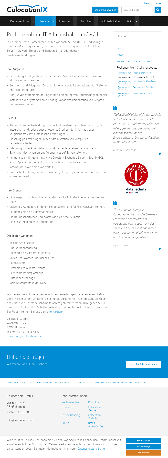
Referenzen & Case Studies (133, 61)
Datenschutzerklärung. (91, 448)
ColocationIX (27, 7)
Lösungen (65, 21)
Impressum (148, 3)
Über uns (44, 21)
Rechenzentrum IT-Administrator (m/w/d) (136, 77)
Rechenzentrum (19, 21)
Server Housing (71, 415)
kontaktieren (56, 311)
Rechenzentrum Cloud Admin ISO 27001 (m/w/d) (135, 95)
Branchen (86, 21)
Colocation (68, 407)
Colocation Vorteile (94, 417)
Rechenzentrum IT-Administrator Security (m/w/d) (135, 88)
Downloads (95, 402)
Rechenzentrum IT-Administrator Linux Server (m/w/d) (137, 82)
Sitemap (158, 3)
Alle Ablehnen (143, 453)
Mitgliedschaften (111, 21)
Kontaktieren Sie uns (105, 10)
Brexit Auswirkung (95, 424)
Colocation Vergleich (94, 409)
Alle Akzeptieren (143, 440)
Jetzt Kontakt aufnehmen (143, 364)
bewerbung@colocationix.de (24, 336)
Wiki (129, 21)
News (119, 54)
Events (120, 48)
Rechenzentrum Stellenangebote (136, 67)
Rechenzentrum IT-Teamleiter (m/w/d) (134, 73)
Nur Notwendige (143, 447)
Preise (65, 423)
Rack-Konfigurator (21, 31)
